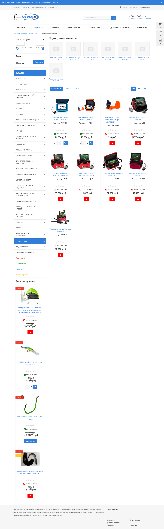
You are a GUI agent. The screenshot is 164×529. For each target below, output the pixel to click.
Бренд (18, 56)
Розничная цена (23, 39)
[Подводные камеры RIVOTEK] (125, 49)
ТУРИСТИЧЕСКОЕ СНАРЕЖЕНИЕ (22, 234)
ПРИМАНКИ (20, 144)
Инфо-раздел (73, 27)
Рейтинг (68, 89)
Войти (124, 7)
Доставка (16, 7)
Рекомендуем (21, 263)
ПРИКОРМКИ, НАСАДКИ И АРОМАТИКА (26, 137)
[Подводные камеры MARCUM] (107, 49)
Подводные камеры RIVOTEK (125, 58)
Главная (21, 27)
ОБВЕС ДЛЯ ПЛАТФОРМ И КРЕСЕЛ (25, 208)
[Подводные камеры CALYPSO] (73, 49)
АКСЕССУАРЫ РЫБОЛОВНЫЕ (26, 169)
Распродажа (20, 258)
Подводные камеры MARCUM (108, 58)
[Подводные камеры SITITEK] (142, 49)
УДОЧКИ (19, 108)
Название (55, 89)
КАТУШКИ (19, 114)
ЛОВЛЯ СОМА (21, 78)
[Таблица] (145, 89)
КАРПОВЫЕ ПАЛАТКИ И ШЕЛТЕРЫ (24, 215)
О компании (52, 7)
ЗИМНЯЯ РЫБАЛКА (23, 103)
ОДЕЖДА (19, 222)
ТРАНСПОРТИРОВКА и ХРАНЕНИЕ (24, 162)
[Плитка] (133, 89)
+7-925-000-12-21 (139, 16)
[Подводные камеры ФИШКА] (56, 70)
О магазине (94, 27)
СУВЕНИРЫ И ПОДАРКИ (25, 252)
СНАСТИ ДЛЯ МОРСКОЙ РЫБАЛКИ (25, 96)
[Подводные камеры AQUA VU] (56, 49)
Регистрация (133, 7)
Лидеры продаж (22, 275)
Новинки (19, 269)
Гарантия (25, 7)
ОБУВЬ (18, 228)
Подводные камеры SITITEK (142, 58)
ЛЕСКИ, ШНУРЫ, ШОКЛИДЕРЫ (27, 120)
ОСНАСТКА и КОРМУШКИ (25, 125)
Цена (77, 89)
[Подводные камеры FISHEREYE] (90, 49)
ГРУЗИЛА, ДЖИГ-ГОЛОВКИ (26, 174)
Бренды (55, 27)
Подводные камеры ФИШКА (56, 80)
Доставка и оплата (119, 27)
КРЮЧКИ (19, 131)
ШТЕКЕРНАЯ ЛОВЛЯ (23, 180)
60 (113, 89)
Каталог (37, 27)
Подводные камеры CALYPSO (73, 58)
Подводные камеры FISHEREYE (91, 58)
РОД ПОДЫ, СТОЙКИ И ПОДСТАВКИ (24, 186)
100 (119, 89)
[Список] (139, 89)
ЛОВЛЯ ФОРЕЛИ (22, 90)
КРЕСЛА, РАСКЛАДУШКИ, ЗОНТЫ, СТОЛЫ (25, 194)
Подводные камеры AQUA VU (56, 58)
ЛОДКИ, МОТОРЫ (22, 247)
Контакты (142, 27)
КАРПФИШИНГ (21, 84)
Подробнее (30, 441)
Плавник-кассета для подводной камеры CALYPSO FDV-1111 (112, 119)
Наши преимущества (38, 7)
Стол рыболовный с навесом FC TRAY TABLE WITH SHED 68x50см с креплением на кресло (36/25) (30, 310)
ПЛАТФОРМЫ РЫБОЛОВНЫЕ (26, 201)
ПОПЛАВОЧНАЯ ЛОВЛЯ (24, 150)
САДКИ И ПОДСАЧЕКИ (24, 155)
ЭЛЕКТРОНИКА (21, 241)
